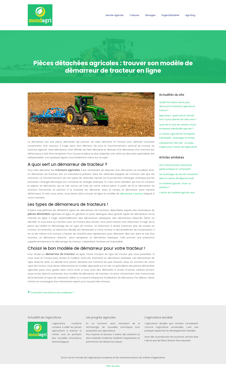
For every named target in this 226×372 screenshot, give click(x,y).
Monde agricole (114, 15)
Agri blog (190, 15)
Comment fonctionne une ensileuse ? (52, 292)
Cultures (134, 15)
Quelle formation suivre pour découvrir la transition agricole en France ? (177, 106)
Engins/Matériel (170, 15)
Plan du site (113, 366)
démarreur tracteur (131, 193)
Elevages (150, 15)
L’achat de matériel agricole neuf (177, 192)
